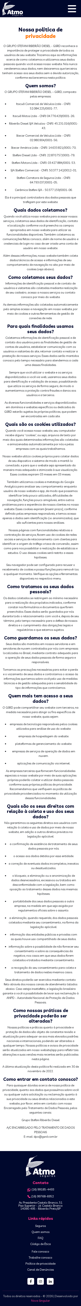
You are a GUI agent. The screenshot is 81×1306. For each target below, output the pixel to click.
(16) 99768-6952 (42, 1196)
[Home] (40, 1166)
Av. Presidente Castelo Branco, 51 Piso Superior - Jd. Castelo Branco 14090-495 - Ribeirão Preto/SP (40, 1206)
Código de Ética (40, 1244)
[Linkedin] (50, 1281)
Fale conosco (40, 1251)
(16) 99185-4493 (43, 1189)
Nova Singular (40, 1301)
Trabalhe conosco (40, 1257)
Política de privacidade (40, 1263)
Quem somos (40, 1232)
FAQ (40, 1238)
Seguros (40, 1226)
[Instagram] (40, 1281)
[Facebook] (30, 1281)
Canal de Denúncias (40, 1270)
